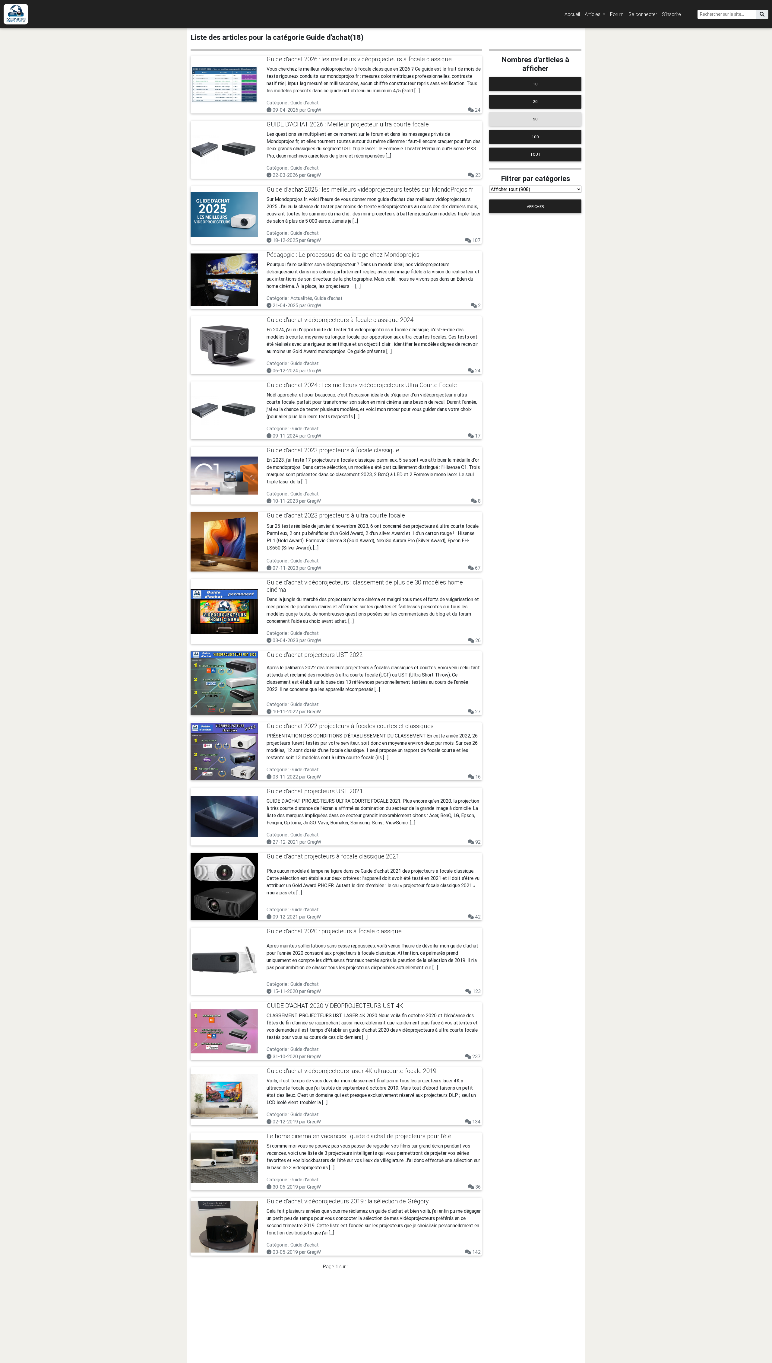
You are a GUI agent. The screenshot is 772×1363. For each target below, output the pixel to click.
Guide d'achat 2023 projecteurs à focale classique (333, 450)
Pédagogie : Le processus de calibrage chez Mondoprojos (343, 254)
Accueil (572, 14)
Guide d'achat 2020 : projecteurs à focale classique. (335, 931)
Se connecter (642, 14)
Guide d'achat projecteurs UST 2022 (315, 654)
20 (535, 101)
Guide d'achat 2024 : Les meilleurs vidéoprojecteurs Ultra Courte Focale (362, 385)
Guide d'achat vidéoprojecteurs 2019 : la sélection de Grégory (348, 1201)
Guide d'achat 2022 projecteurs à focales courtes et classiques (350, 726)
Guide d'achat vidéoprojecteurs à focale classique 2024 (340, 319)
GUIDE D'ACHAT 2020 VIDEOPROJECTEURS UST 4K (335, 1005)
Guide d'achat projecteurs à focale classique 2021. (334, 856)
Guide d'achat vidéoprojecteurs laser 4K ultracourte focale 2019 (351, 1071)
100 (535, 136)
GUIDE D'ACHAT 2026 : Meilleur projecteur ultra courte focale (348, 124)
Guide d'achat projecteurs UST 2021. (315, 791)
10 (535, 84)
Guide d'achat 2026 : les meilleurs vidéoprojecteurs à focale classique (359, 59)
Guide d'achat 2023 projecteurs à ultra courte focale (336, 515)
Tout (535, 154)
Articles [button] (593, 14)
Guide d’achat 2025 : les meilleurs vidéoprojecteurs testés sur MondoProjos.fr (370, 189)
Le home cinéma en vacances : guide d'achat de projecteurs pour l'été (359, 1136)
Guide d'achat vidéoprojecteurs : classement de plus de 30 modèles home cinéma (365, 585)
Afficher (535, 206)
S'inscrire (671, 14)
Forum (617, 14)
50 (535, 119)
